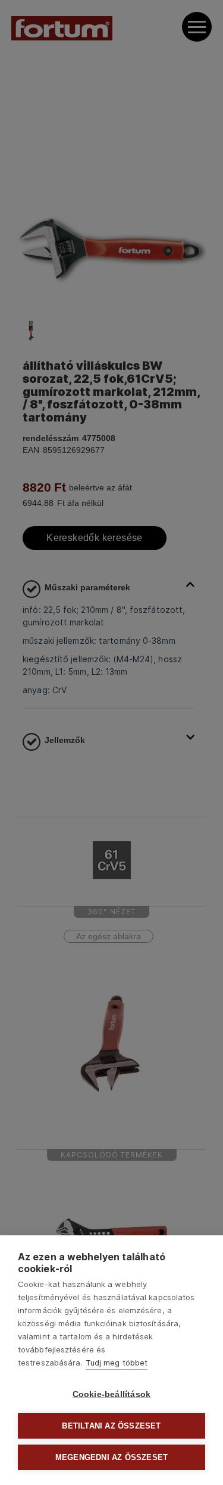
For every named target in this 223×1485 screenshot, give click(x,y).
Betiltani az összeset (111, 1425)
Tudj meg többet (117, 1362)
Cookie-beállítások (112, 1394)
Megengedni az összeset (111, 1457)
